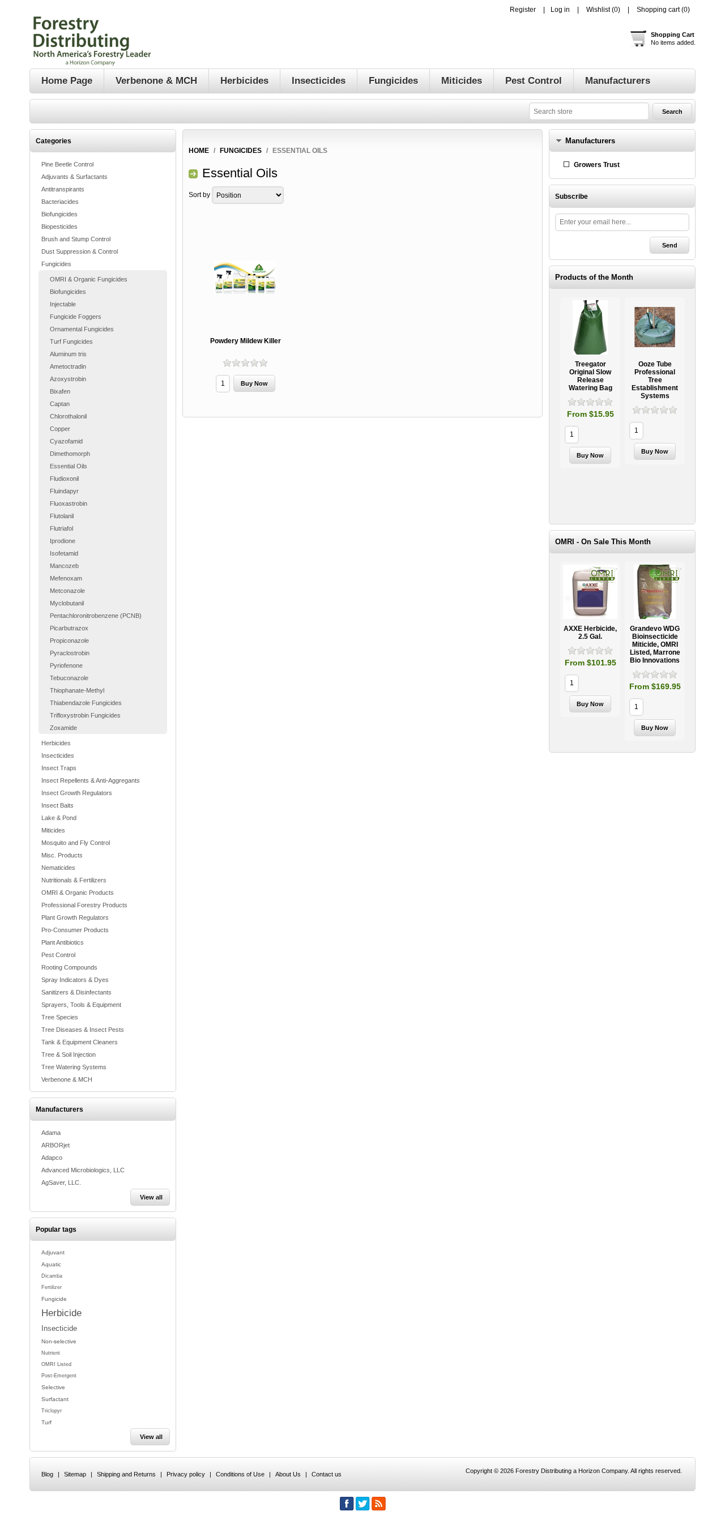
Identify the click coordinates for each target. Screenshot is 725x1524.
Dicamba (51, 1276)
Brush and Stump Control (75, 239)
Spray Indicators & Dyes (75, 979)
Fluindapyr (64, 491)
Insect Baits (57, 805)
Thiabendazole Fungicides (86, 702)
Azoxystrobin (68, 378)
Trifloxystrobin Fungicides (85, 715)
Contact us (327, 1474)
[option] (590, 384)
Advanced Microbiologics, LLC (83, 1170)
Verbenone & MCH (66, 1079)
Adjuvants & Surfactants (74, 176)
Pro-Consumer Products (75, 930)
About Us (288, 1474)
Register (523, 10)
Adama (51, 1132)
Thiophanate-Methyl (77, 690)
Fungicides (56, 264)
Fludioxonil (64, 478)
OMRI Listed (56, 1364)
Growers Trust (597, 165)
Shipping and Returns (126, 1474)
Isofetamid (64, 553)
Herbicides (56, 743)
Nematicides (58, 867)
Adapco (51, 1157)
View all (151, 1197)
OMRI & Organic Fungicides (88, 279)
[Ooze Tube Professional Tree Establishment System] (655, 327)
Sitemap (75, 1474)
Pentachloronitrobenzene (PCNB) (96, 615)
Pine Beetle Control (67, 164)
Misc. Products (62, 855)
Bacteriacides (60, 201)
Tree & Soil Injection (68, 1054)
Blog (47, 1474)
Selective (53, 1387)
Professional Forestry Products (84, 905)
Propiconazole (69, 640)
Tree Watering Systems (73, 1067)
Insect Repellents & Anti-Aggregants (90, 780)
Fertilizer (51, 1287)
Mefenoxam (66, 578)
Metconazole (67, 590)
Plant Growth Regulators (75, 917)
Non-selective (58, 1341)
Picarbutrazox (69, 628)
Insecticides (57, 755)
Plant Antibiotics (62, 942)
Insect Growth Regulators (76, 792)
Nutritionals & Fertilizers (73, 880)
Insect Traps (58, 768)
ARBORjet (55, 1145)
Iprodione (62, 540)
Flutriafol (61, 528)
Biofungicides (59, 214)
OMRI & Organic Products (77, 892)
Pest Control (58, 954)
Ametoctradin (68, 366)
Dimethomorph (70, 453)
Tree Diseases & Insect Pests (82, 1029)
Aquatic (51, 1264)
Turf (46, 1422)
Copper (60, 428)
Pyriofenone (66, 665)
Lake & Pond (58, 817)
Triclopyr (51, 1411)
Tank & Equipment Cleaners (79, 1042)
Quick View (590, 382)
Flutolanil (62, 516)
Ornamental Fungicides (82, 329)
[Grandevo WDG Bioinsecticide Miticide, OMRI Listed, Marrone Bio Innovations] (655, 592)
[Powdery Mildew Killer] (245, 277)
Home (199, 151)
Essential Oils (68, 466)
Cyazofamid (66, 441)
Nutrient (50, 1353)
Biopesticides (59, 226)
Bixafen (60, 391)
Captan (60, 403)
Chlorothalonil (68, 416)
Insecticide (59, 1328)
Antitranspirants (62, 189)
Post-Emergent (58, 1375)
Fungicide (54, 1299)
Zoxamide (63, 727)
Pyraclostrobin (69, 653)
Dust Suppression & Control (79, 251)
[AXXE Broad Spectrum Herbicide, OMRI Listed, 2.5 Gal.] (590, 592)
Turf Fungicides (71, 341)
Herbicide (61, 1313)
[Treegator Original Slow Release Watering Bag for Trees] (590, 327)
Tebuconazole (69, 678)
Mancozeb (64, 565)
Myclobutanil (67, 603)
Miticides (53, 830)
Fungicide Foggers (75, 316)
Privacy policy (186, 1474)
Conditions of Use (240, 1474)
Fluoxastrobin (68, 503)
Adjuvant (53, 1252)
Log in (560, 10)
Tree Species (59, 1017)
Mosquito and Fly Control (75, 842)
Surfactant (55, 1399)
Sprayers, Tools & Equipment (81, 1004)
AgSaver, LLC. (61, 1182)
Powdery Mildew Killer (245, 341)
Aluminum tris (68, 354)
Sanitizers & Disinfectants (76, 992)
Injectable (63, 304)
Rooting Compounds (69, 967)
